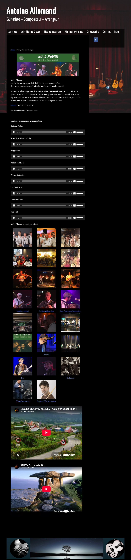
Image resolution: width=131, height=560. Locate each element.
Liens (116, 31)
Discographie (93, 31)
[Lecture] (14, 132)
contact (13, 105)
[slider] (80, 131)
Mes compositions (52, 31)
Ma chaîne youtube (74, 31)
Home (13, 50)
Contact (107, 31)
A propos (12, 31)
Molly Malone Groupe (30, 31)
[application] (48, 132)
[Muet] (74, 132)
